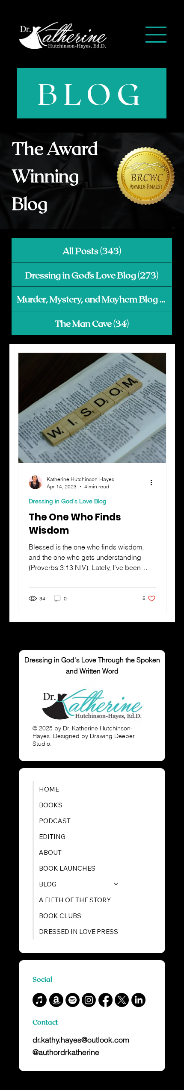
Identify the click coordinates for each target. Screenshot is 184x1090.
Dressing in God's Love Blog (68, 501)
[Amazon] (56, 1000)
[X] (122, 1000)
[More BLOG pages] (116, 884)
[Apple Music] (40, 1000)
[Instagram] (89, 1000)
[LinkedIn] (138, 1000)
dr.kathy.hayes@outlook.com (81, 1040)
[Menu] (155, 34)
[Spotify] (72, 1000)
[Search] (82, 35)
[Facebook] (105, 1000)
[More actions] (154, 482)
